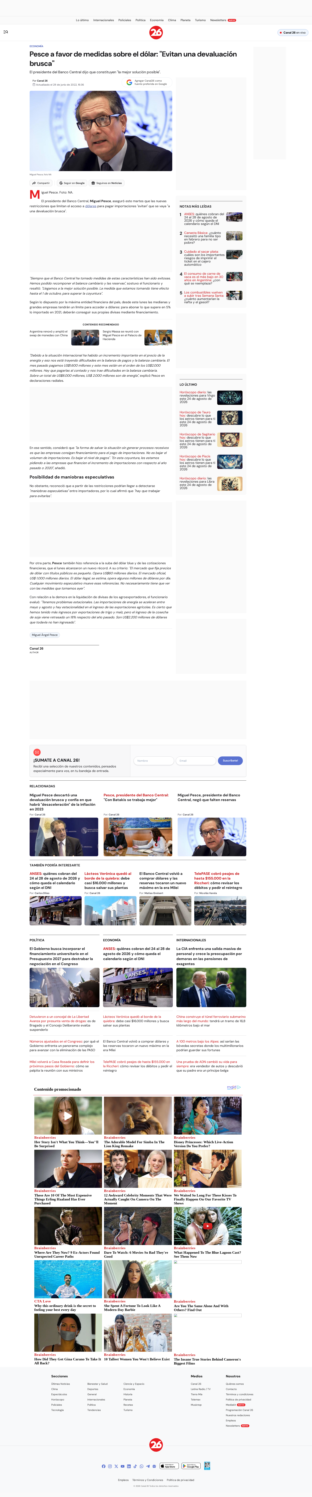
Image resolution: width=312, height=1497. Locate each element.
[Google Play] (191, 1466)
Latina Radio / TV (201, 1389)
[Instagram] (110, 1466)
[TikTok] (135, 1466)
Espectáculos (59, 1394)
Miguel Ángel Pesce (45, 635)
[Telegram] (148, 1466)
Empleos (231, 1420)
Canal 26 (42, 80)
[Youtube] (122, 1466)
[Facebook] (103, 1466)
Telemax (195, 1399)
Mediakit (235, 1404)
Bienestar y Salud (97, 1383)
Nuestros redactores (238, 1415)
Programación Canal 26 (239, 1410)
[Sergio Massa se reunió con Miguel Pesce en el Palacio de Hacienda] (158, 337)
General (92, 1394)
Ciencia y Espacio (134, 1383)
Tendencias (94, 1410)
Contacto (231, 1389)
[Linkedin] (129, 1466)
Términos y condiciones (239, 1394)
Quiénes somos (235, 1383)
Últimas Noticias (60, 1383)
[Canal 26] (156, 1445)
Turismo (128, 1410)
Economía (36, 46)
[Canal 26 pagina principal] (156, 38)
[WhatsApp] (141, 1466)
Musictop (196, 1404)
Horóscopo (57, 1399)
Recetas (128, 1404)
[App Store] (169, 1466)
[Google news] (154, 1466)
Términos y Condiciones (147, 1480)
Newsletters (237, 1425)
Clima (54, 1389)
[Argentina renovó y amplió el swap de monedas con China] (85, 337)
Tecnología (57, 1410)
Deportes (92, 1389)
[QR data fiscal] (207, 1469)
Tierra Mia (196, 1394)
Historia (128, 1394)
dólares (90, 206)
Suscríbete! (230, 760)
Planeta (128, 1399)
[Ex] (116, 1466)
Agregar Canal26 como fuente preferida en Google (151, 82)
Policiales (56, 1404)
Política (37, 940)
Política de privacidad (238, 1399)
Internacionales (191, 940)
